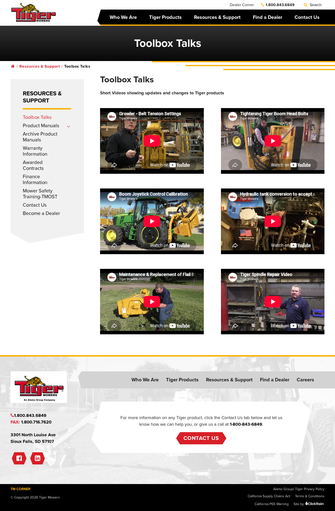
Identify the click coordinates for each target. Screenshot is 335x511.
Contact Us (307, 17)
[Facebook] (19, 458)
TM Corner (20, 489)
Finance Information (35, 180)
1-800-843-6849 (246, 424)
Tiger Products (165, 17)
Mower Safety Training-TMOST (40, 194)
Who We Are (123, 17)
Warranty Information (35, 151)
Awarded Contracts (33, 165)
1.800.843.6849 (280, 4)
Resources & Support (217, 17)
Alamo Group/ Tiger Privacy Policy (298, 489)
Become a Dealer (41, 213)
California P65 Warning (272, 504)
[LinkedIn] (37, 458)
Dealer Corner (242, 4)
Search (315, 4)
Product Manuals (41, 126)
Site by (299, 504)
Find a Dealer (267, 17)
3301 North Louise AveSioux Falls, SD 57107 (33, 438)
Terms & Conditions (309, 496)
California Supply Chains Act (269, 496)
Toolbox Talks (37, 117)
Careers (305, 380)
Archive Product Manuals (40, 137)
